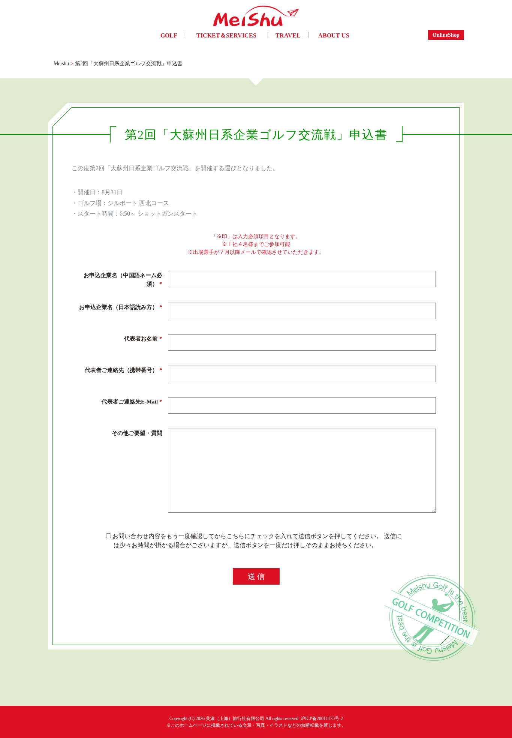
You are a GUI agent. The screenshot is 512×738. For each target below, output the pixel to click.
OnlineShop (446, 34)
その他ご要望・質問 (137, 432)
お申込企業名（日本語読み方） (120, 306)
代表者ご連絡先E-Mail (132, 401)
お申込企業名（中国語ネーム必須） (123, 279)
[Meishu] (256, 18)
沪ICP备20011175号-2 (322, 718)
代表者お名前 (143, 338)
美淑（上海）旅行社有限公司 (235, 718)
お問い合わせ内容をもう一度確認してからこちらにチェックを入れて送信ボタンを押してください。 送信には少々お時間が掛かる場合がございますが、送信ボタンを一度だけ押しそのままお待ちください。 (256, 540)
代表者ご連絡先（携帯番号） (123, 369)
